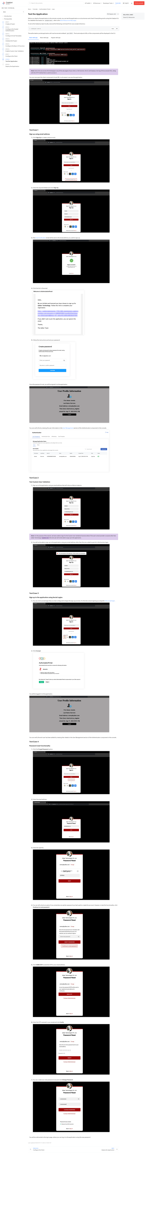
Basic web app (33, 37)
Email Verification (40, 237)
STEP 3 (7, 33)
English (127, 3)
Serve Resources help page (68, 20)
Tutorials (118, 3)
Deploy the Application (12, 66)
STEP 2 (7, 27)
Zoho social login (110, 600)
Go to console (139, 3)
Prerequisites (8, 19)
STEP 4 (7, 39)
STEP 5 (7, 44)
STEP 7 (7, 54)
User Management (68, 428)
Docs (29, 9)
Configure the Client (11, 56)
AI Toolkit (87, 3)
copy (112, 28)
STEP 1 (7, 22)
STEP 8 (7, 59)
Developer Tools (107, 3)
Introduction (8, 16)
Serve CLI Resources (129, 17)
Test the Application (11, 61)
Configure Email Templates (13, 36)
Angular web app (55, 37)
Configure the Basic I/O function (15, 46)
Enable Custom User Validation (15, 51)
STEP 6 (7, 49)
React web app (44, 37)
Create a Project (10, 24)
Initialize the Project (11, 41)
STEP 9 (7, 64)
